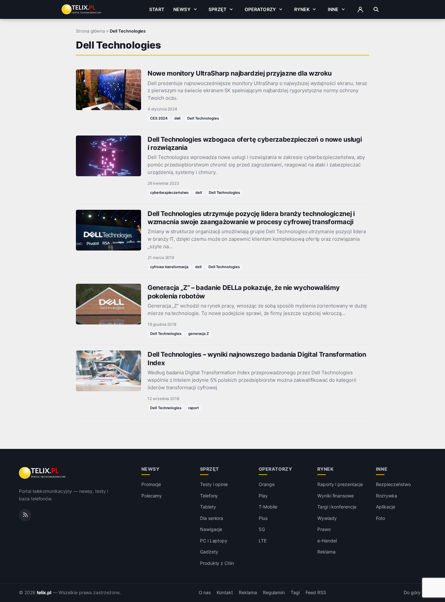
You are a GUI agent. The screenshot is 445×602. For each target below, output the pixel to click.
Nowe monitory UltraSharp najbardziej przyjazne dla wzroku (240, 73)
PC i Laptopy (213, 540)
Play (263, 495)
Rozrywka (386, 495)
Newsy (182, 9)
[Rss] (25, 515)
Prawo (324, 529)
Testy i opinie (214, 484)
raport (193, 408)
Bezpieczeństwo (393, 484)
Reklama (326, 551)
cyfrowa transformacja (169, 267)
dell (177, 118)
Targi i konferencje (336, 506)
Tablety (208, 506)
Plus (263, 518)
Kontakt (225, 592)
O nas (205, 592)
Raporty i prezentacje (340, 484)
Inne (333, 9)
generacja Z (198, 333)
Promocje (151, 484)
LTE (262, 540)
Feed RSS (316, 592)
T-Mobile (268, 506)
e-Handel (327, 540)
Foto (380, 518)
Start (156, 9)
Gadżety (209, 551)
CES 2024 (158, 118)
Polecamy (151, 495)
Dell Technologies (203, 118)
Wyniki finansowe (335, 495)
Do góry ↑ (415, 592)
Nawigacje (211, 529)
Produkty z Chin (217, 563)
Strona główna (90, 31)
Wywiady (327, 518)
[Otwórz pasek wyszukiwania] (376, 9)
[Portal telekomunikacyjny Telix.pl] (43, 473)
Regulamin (274, 592)
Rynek (302, 9)
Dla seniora (211, 518)
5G (262, 529)
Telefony (209, 495)
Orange (267, 484)
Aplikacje (385, 506)
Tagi (295, 592)
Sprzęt (217, 9)
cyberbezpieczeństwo (169, 192)
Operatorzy (260, 9)
